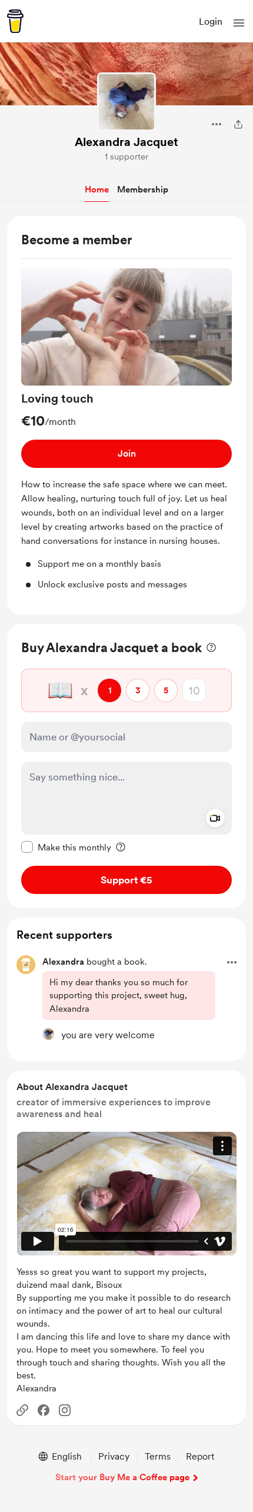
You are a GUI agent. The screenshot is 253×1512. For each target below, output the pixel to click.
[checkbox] (66, 847)
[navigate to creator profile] (126, 101)
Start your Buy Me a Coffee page (122, 1477)
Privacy (113, 1456)
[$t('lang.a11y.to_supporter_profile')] (48, 1034)
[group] (126, 429)
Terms (158, 1456)
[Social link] (22, 1410)
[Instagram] (65, 1410)
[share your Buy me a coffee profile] (238, 124)
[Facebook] (43, 1410)
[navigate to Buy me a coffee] (15, 21)
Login (210, 21)
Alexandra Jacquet (126, 142)
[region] (126, 415)
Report (200, 1456)
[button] (239, 23)
